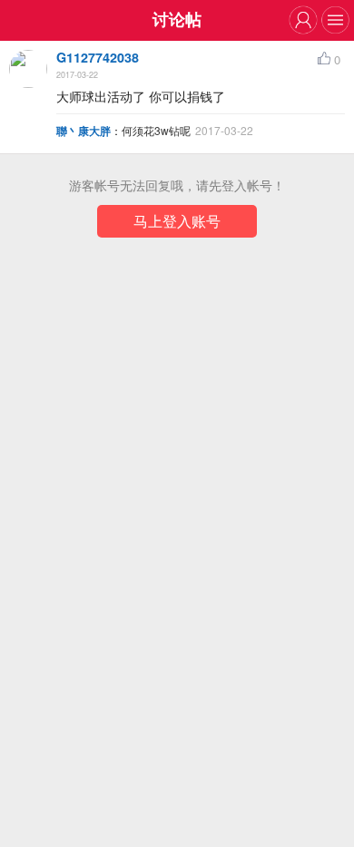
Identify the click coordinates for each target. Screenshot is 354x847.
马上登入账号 (177, 220)
